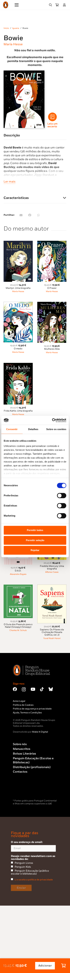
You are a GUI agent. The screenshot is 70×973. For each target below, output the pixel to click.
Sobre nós (20, 744)
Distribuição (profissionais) (31, 767)
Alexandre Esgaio (18, 574)
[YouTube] (33, 689)
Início (6, 28)
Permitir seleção (35, 540)
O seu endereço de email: (27, 842)
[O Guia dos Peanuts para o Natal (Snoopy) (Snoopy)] (18, 586)
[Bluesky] (51, 689)
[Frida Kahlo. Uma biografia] (18, 364)
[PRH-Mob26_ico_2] (52, 116)
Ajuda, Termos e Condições (27, 712)
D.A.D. (18, 570)
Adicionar (45, 965)
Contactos (20, 771)
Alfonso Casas (51, 572)
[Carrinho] (57, 5)
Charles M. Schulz (18, 630)
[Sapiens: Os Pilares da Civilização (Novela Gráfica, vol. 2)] (51, 586)
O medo (18, 348)
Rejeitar (35, 550)
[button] (50, 5)
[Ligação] (65, 5)
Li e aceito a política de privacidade (34, 879)
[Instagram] (24, 689)
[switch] (61, 495)
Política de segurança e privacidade (32, 708)
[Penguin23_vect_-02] (22, 790)
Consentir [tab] (12, 429)
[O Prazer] (51, 242)
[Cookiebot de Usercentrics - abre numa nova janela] (52, 420)
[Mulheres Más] (51, 303)
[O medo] (18, 303)
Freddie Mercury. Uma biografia (52, 567)
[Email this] (21, 215)
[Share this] (29, 215)
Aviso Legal (19, 701)
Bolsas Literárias (24, 753)
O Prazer (51, 288)
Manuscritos (21, 749)
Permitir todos (35, 530)
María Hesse (13, 44)
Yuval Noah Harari (52, 638)
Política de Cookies (23, 705)
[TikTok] (42, 689)
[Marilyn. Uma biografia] (18, 242)
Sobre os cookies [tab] (56, 429)
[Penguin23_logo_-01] (5, 5)
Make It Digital (40, 731)
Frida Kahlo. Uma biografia (18, 410)
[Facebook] (15, 689)
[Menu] (16, 5)
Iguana (15, 28)
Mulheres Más (52, 349)
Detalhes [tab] (33, 429)
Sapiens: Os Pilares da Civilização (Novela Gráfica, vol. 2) (52, 632)
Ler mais (9, 181)
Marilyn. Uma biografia (18, 288)
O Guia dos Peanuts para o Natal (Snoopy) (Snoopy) (18, 625)
